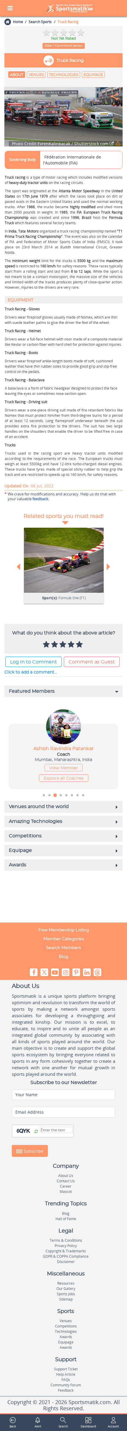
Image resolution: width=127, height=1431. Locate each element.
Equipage (93, 75)
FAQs (65, 1379)
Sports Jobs (66, 1293)
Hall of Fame (66, 1218)
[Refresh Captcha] (36, 1131)
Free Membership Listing (63, 930)
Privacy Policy (66, 1245)
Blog (63, 956)
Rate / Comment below (64, 45)
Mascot (66, 1191)
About (16, 75)
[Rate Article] (80, 644)
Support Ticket (66, 1369)
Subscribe (32, 1151)
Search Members (63, 947)
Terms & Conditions (66, 1240)
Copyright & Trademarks (65, 1251)
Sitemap (66, 1299)
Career (65, 1186)
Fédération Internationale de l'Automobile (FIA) (72, 160)
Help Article (65, 1374)
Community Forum (66, 1385)
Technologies (63, 75)
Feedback (66, 1390)
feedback (40, 498)
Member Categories (63, 938)
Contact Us (66, 1180)
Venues (36, 75)
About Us (65, 1175)
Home (18, 21)
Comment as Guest (92, 662)
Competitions (66, 1326)
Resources (65, 1283)
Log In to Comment (33, 662)
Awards (66, 1336)
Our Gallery (65, 1288)
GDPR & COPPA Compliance (66, 1256)
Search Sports (40, 21)
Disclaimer (66, 1261)
